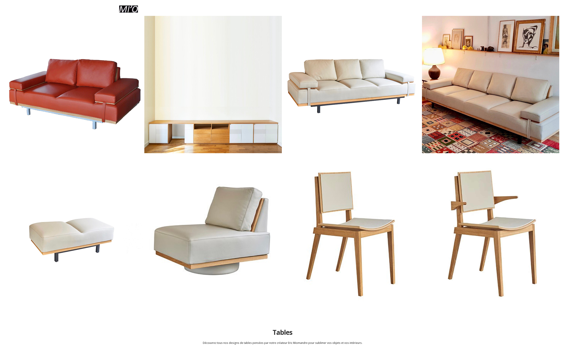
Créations (297, 9)
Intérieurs (363, 9)
